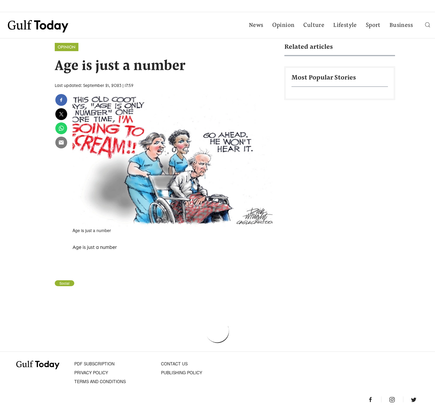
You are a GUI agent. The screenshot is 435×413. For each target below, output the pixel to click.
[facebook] (61, 100)
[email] (61, 142)
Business (401, 25)
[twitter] (61, 114)
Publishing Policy (181, 372)
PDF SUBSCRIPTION (94, 364)
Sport (373, 25)
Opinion (283, 25)
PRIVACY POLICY (91, 372)
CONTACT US (174, 364)
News (256, 25)
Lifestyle (345, 25)
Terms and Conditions (100, 381)
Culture (313, 25)
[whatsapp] (61, 128)
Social (64, 283)
